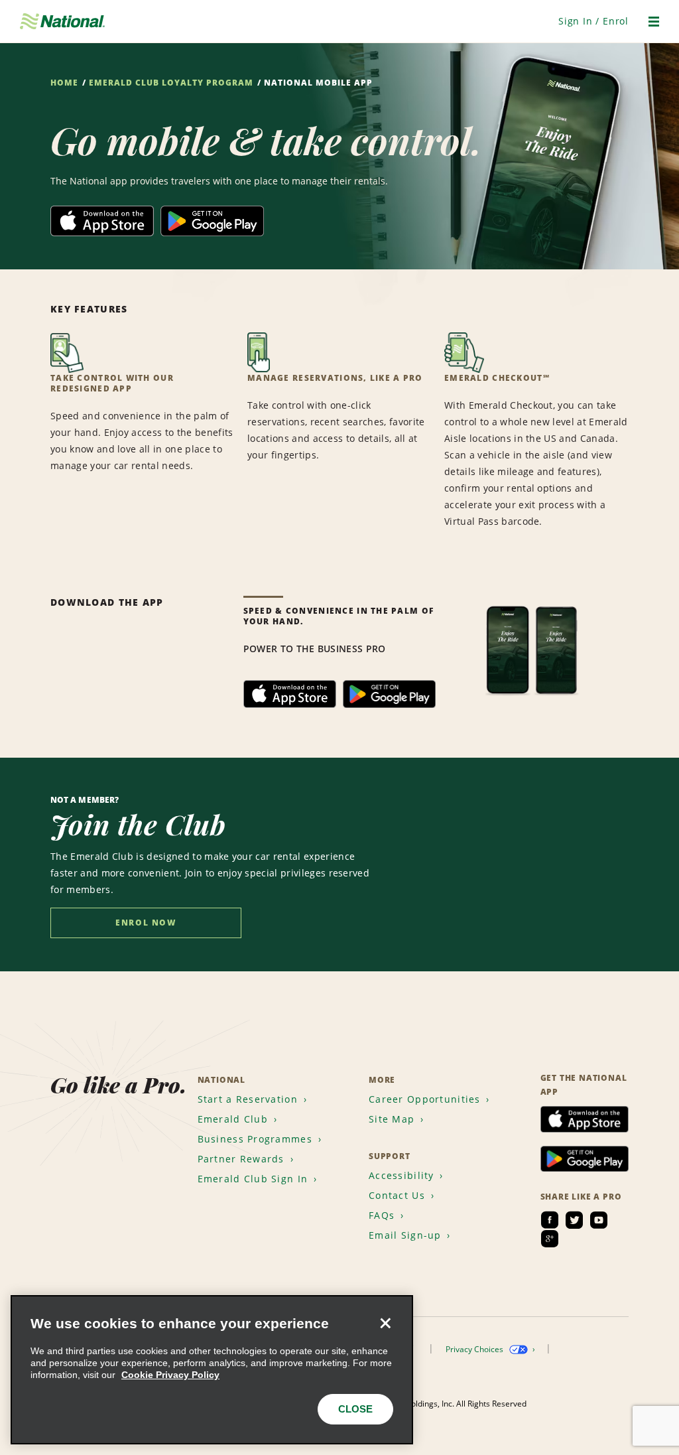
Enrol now (145, 922)
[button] (593, 21)
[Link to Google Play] (389, 688)
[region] (212, 1369)
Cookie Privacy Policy (170, 1374)
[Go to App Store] (102, 213)
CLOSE (355, 1409)
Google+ (549, 1238)
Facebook (549, 1220)
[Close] (385, 1323)
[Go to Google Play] (212, 213)
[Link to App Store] (289, 688)
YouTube (598, 1220)
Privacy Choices (475, 1349)
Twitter (574, 1220)
